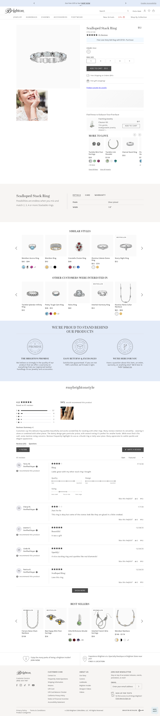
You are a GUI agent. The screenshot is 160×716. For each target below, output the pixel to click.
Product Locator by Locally (97, 88)
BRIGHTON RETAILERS (129, 710)
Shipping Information (55, 682)
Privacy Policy (21, 710)
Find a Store (137, 11)
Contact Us (52, 676)
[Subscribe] (138, 686)
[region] (67, 413)
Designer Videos (85, 689)
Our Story (82, 676)
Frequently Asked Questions (58, 679)
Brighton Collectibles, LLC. (79, 710)
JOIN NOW (35, 660)
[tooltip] (33, 427)
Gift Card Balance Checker (57, 692)
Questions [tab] (33, 444)
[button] (18, 17)
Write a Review (135, 450)
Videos (81, 692)
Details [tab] (77, 195)
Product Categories (23, 713)
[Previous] (34, 3)
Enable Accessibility (148, 3)
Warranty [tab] (100, 195)
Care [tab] (87, 195)
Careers (82, 679)
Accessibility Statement (56, 702)
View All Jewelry (105, 169)
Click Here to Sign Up (123, 699)
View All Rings (93, 169)
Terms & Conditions (37, 710)
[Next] (126, 3)
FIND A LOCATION (96, 661)
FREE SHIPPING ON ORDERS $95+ (118, 3)
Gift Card (51, 689)
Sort (124, 458)
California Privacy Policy (56, 696)
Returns (50, 686)
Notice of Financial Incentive (58, 699)
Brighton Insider (85, 686)
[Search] (128, 11)
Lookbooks (83, 682)
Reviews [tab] (21, 444)
